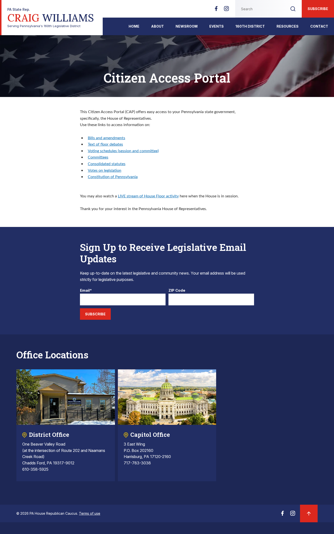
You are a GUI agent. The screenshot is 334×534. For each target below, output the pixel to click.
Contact (319, 26)
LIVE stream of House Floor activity (148, 196)
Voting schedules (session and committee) (123, 151)
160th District (250, 26)
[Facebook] (216, 10)
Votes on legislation (104, 170)
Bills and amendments (106, 138)
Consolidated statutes (106, 164)
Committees (98, 157)
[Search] (293, 9)
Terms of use (89, 513)
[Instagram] (226, 10)
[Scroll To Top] (309, 513)
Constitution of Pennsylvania (113, 177)
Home (134, 26)
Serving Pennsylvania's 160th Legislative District (50, 18)
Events (216, 26)
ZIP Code (176, 290)
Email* (86, 290)
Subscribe (318, 9)
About (157, 26)
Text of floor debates (105, 144)
